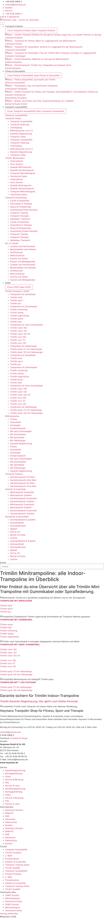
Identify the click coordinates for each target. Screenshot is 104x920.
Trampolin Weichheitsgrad (22, 173)
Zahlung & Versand (14, 810)
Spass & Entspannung (20, 206)
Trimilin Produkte (13, 852)
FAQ (7, 782)
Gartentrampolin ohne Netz (23, 480)
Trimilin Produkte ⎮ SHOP (17, 291)
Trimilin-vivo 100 (18, 337)
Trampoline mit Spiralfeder (23, 294)
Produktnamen (12, 858)
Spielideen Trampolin (20, 219)
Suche (3, 563)
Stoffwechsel (16, 252)
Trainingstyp (16, 127)
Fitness (13, 419)
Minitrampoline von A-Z (21, 130)
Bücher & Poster (17, 535)
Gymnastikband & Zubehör (23, 519)
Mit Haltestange (17, 440)
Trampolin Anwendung (16, 197)
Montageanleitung (13, 773)
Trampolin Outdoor (14, 474)
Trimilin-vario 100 (18, 328)
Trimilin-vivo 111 (17, 340)
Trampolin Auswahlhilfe (16, 115)
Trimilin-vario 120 (18, 331)
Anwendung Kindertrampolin (24, 209)
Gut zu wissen (12, 243)
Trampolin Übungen (19, 216)
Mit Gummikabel (18, 434)
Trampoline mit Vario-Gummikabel (26, 324)
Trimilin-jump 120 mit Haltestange (26, 352)
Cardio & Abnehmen (19, 200)
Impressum (10, 819)
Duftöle (13, 538)
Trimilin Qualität (12, 868)
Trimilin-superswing (19, 315)
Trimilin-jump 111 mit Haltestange (26, 349)
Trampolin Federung (19, 124)
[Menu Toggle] (2, 23)
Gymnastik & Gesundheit (17, 516)
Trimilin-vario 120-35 (20, 334)
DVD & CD (15, 532)
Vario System (16, 164)
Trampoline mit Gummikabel (23, 306)
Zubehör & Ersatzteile (15, 489)
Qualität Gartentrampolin (22, 170)
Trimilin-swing (16, 312)
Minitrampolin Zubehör (21, 495)
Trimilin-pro (15, 303)
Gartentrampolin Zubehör (22, 501)
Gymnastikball (17, 522)
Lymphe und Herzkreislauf (22, 246)
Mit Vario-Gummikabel (21, 431)
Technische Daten (18, 176)
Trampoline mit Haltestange (23, 346)
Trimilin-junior (16, 318)
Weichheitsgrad (12, 898)
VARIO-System (12, 895)
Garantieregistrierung (15, 770)
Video (8, 776)
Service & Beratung (14, 779)
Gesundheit (15, 422)
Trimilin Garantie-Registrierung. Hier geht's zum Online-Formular (39, 701)
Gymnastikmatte (18, 525)
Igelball (13, 529)
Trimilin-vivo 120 (18, 343)
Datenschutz (11, 822)
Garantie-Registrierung (21, 133)
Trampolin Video (18, 136)
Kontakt (8, 825)
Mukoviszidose (17, 255)
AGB (7, 816)
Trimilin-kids (16, 321)
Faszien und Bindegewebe (22, 261)
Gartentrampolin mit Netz (22, 477)
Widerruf (9, 813)
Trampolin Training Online (17, 865)
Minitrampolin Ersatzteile (22, 492)
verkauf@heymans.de (10, 732)
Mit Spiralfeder (17, 437)
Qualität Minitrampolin (20, 167)
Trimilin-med (16, 297)
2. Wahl (8, 855)
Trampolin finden (13, 118)
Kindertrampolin (18, 428)
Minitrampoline (12, 416)
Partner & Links (12, 785)
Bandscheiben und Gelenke (23, 249)
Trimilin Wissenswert (15, 158)
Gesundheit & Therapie (21, 203)
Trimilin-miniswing (18, 309)
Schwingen (15, 425)
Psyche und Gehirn (19, 258)
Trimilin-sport (16, 300)
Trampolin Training (19, 213)
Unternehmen (16, 161)
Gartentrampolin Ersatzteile (23, 498)
